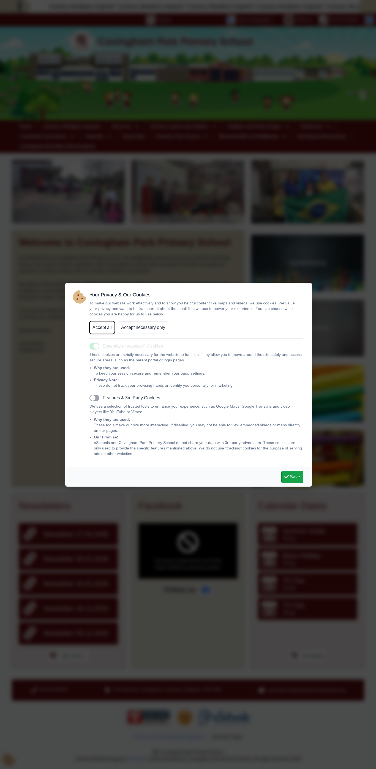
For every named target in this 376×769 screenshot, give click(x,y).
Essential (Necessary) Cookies (133, 346)
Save (294, 477)
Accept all (102, 327)
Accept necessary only (143, 327)
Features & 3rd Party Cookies (131, 398)
